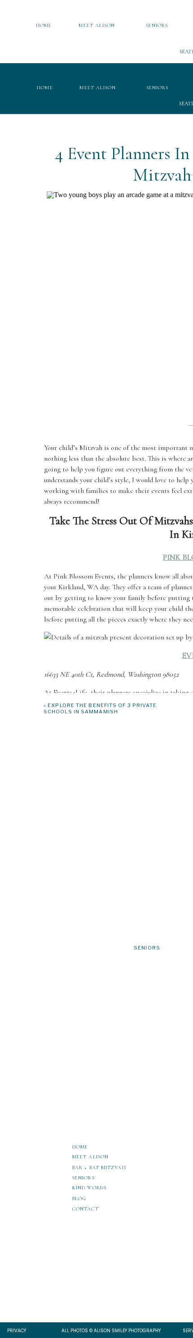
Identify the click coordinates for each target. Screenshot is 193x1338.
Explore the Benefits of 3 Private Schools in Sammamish (100, 708)
